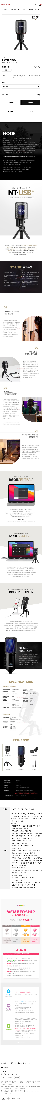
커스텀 (13, 10)
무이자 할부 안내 (6, 70)
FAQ (3, 1077)
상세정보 (10, 112)
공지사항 (17, 1077)
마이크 (31, 10)
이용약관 (10, 1063)
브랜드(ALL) (5, 10)
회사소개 (3, 1063)
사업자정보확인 (22, 1089)
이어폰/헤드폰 (22, 10)
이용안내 (29, 1063)
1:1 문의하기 (9, 1077)
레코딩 (37, 10)
